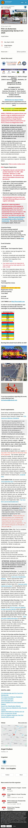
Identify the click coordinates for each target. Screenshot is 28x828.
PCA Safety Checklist (7, 698)
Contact (7, 774)
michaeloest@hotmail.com (9, 400)
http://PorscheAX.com (18, 301)
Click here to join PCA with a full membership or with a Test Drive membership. (13, 219)
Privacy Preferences (5, 823)
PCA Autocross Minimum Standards (11, 697)
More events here (22, 722)
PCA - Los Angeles (6, 7)
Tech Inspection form (7, 481)
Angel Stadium (4, 36)
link (21, 508)
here (22, 238)
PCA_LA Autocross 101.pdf (9, 713)
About (21, 774)
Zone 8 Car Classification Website (11, 706)
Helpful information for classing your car (12, 711)
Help (22, 2)
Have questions (22, 51)
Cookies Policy (14, 820)
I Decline (9, 826)
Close (14, 826)
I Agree (3, 826)
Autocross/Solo (4, 6)
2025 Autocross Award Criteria (14, 99)
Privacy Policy (23, 820)
